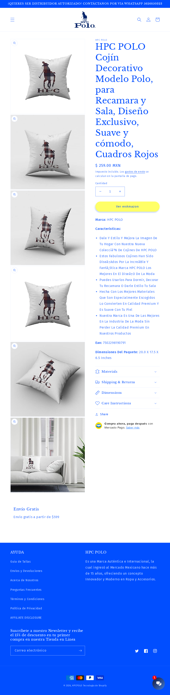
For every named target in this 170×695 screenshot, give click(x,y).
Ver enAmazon (127, 206)
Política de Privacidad (26, 608)
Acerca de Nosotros (24, 580)
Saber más (133, 427)
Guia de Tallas (20, 561)
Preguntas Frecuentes (26, 590)
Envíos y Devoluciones (26, 571)
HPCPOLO (77, 685)
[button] (12, 19)
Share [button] (104, 414)
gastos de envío (135, 171)
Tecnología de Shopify (95, 685)
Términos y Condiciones (27, 599)
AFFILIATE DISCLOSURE (26, 617)
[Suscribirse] (80, 650)
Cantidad (101, 183)
